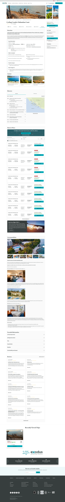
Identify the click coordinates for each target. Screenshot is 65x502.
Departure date (9, 137)
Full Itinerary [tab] (35, 93)
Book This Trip (40, 145)
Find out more (34, 64)
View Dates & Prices (52, 25)
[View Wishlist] (48, 3)
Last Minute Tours (21, 3)
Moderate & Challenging (16, 44)
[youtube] (19, 492)
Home (7, 19)
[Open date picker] (21, 139)
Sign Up (38, 472)
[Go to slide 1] (10, 256)
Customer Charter (35, 483)
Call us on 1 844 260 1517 (25, 133)
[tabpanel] (25, 109)
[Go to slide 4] (29, 256)
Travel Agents (11, 486)
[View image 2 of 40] (49, 9)
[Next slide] (43, 81)
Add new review (41, 356)
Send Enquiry (52, 38)
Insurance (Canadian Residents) (25, 482)
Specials (29, 3)
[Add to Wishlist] (21, 431)
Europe (10, 19)
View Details (11, 230)
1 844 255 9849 (51, 3)
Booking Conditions (23, 483)
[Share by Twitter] (56, 19)
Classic (32, 44)
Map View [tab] (16, 93)
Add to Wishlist (53, 27)
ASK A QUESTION (58, 3)
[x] (13, 492)
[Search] (46, 3)
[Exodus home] (4, 3)
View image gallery (42, 17)
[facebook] (11, 492)
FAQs (10, 483)
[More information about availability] (23, 146)
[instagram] (15, 492)
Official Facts (34, 482)
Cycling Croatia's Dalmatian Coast (51, 47)
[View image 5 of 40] (55, 15)
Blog (31, 3)
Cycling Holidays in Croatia (18, 19)
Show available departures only (13, 140)
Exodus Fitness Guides (35, 486)
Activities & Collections (15, 3)
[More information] (20, 44)
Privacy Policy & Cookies (24, 486)
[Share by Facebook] (55, 19)
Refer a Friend (45, 483)
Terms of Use (45, 482)
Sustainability (11, 482)
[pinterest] (17, 492)
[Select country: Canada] (54, 1)
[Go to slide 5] (36, 256)
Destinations (9, 3)
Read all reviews (26, 420)
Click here (49, 40)
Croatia (13, 19)
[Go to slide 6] (42, 256)
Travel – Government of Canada (47, 486)
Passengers (24, 137)
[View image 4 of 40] (49, 15)
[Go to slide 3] (23, 256)
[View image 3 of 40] (55, 9)
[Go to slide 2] (17, 256)
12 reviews (13, 444)
